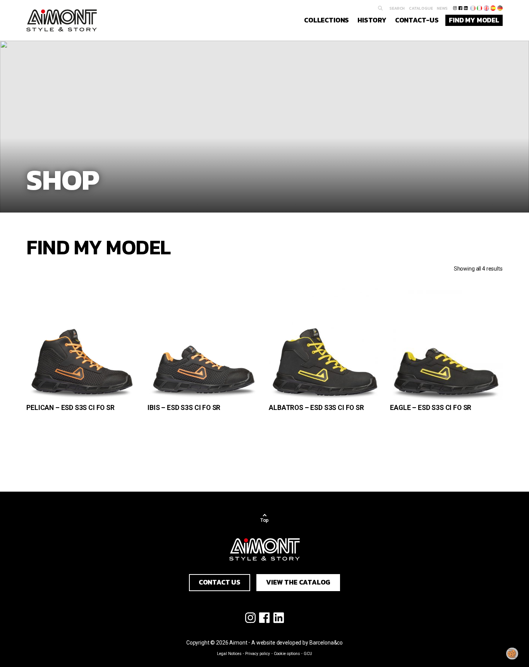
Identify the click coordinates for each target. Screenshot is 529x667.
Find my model (474, 20)
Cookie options (287, 653)
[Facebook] (460, 7)
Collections (326, 20)
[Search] (380, 8)
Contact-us (417, 20)
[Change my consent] (512, 653)
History (371, 20)
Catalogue (421, 8)
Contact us (219, 582)
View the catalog (298, 582)
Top (264, 520)
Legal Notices (229, 653)
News (442, 8)
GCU (308, 653)
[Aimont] (61, 20)
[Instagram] (454, 7)
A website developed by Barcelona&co (297, 643)
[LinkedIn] (465, 7)
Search (397, 8)
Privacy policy (257, 653)
